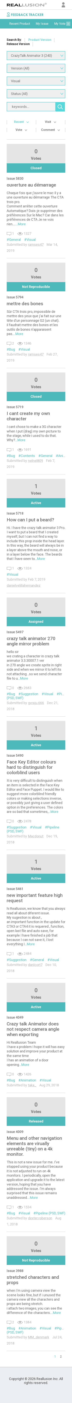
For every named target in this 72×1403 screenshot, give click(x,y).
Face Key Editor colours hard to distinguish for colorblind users (31, 767)
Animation (28, 1080)
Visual (31, 240)
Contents (28, 456)
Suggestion (29, 694)
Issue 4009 (15, 1132)
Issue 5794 (15, 297)
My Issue (42, 23)
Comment (48, 130)
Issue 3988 (15, 1271)
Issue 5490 (15, 755)
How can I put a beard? (30, 519)
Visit (48, 122)
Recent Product (19, 23)
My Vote (59, 23)
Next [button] (68, 24)
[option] (19, 23)
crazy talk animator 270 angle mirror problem (31, 641)
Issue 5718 (15, 513)
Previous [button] (4, 24)
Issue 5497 (15, 632)
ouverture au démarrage (31, 185)
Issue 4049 (15, 1017)
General (15, 240)
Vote (19, 130)
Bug (12, 349)
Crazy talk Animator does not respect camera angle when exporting (33, 1029)
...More (21, 224)
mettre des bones (25, 303)
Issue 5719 (15, 407)
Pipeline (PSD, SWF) (50, 1213)
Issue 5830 (15, 178)
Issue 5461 (15, 889)
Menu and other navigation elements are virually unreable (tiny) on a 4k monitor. (34, 1146)
